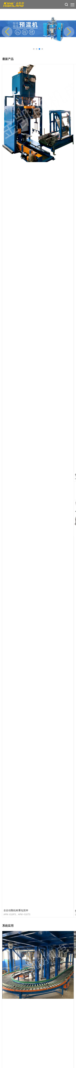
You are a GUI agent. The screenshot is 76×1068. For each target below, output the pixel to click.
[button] (33, 49)
